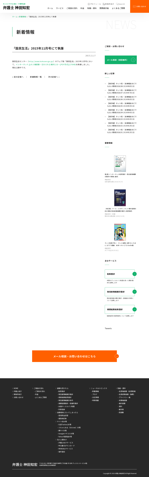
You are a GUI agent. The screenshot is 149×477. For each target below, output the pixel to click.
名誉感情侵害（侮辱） (127, 394)
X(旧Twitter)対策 (64, 424)
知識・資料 (92, 8)
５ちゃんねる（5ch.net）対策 (69, 427)
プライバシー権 (124, 397)
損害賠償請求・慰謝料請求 (68, 403)
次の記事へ (54, 76)
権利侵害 (122, 403)
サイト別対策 (62, 421)
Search (121, 4)
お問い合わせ (141, 6)
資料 (120, 406)
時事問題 (95, 400)
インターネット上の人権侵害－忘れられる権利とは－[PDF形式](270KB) (46, 64)
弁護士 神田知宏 (16, 7)
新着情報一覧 (36, 76)
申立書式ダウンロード (66, 445)
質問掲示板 (104, 8)
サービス (59, 8)
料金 (82, 8)
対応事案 (95, 397)
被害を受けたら (62, 388)
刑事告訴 (61, 409)
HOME (16, 388)
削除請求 (111, 274)
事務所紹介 (109, 4)
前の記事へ (18, 76)
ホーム (50, 8)
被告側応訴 (62, 418)
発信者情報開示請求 (116, 291)
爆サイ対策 (62, 430)
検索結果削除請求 (115, 309)
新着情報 (22, 16)
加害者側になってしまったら (67, 412)
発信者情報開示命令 (65, 400)
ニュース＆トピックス (99, 388)
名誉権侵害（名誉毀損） (128, 391)
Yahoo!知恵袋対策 (65, 436)
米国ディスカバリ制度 (66, 406)
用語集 (121, 412)
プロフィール (95, 4)
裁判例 (121, 409)
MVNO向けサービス (65, 448)
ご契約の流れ (40, 391)
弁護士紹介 (18, 391)
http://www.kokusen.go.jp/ (41, 61)
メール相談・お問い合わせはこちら (74, 356)
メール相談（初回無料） (118, 59)
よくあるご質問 (118, 8)
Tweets (108, 328)
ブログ (94, 394)
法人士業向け (62, 439)
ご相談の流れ (72, 8)
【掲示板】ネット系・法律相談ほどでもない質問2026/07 (122, 91)
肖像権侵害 (123, 400)
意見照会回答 (63, 415)
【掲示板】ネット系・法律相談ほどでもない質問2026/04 (122, 111)
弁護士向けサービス (65, 442)
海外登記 (61, 452)
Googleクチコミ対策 (66, 433)
